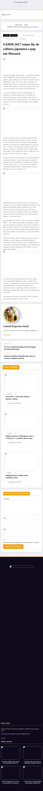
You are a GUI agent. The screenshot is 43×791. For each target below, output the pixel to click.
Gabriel (9, 394)
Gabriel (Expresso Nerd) (28, 35)
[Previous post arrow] (38, 346)
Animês (6, 35)
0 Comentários (22, 38)
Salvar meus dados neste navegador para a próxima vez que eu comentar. (21, 542)
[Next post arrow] (38, 357)
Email (4, 529)
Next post (6, 353)
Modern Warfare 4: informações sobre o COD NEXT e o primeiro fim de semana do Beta (20, 437)
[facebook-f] (12, 6)
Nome (4, 518)
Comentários (6, 499)
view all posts (7, 335)
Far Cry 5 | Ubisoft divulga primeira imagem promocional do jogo (20, 348)
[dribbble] (21, 6)
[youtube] (30, 6)
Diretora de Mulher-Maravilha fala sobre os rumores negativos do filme (19, 357)
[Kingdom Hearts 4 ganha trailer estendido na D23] (21, 461)
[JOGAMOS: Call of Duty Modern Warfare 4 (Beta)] (21, 383)
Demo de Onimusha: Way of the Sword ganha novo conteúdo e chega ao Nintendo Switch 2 (10, 782)
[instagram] (25, 6)
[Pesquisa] (36, 14)
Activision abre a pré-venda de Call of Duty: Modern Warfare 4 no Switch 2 (32, 762)
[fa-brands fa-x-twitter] (17, 6)
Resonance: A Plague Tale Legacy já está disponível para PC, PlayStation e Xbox (10, 762)
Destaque (14, 35)
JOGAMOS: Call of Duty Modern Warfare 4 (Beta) (18, 398)
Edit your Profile (30, 330)
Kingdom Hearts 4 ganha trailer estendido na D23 (17, 476)
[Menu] (31, 15)
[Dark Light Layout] (41, 15)
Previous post (7, 343)
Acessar (3, 738)
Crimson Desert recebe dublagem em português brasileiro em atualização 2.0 (32, 782)
